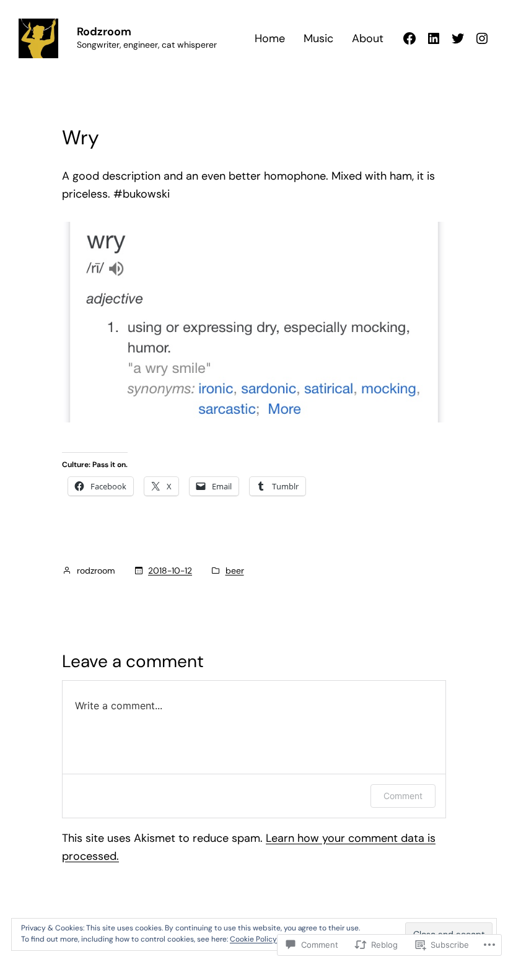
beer (235, 570)
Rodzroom (104, 31)
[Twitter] (457, 38)
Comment (403, 795)
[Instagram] (482, 38)
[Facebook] (409, 38)
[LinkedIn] (433, 38)
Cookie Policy (253, 939)
